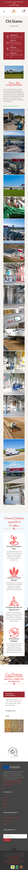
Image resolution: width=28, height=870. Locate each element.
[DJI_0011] (14, 230)
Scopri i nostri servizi (10, 106)
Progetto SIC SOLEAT (17, 860)
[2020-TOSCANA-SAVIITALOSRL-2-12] (14, 472)
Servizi (5, 800)
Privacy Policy (7, 862)
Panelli (5, 824)
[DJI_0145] (14, 120)
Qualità (5, 803)
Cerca (7, 840)
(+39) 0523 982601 (14, 856)
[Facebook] (3, 788)
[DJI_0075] (14, 164)
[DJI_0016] (14, 142)
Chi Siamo (5, 797)
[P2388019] (14, 186)
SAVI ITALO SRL (18, 853)
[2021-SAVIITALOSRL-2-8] (14, 340)
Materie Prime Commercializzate (11, 817)
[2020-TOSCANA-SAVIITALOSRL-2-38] (14, 450)
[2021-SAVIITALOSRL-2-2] (14, 296)
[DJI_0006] (14, 252)
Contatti (5, 807)
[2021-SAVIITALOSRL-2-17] (14, 208)
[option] (13, 752)
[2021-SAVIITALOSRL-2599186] (14, 318)
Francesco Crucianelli (14, 863)
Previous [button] (2, 752)
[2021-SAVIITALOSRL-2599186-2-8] (14, 384)
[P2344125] (14, 494)
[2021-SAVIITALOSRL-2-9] (14, 406)
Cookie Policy (14, 862)
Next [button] (26, 752)
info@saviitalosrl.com (12, 858)
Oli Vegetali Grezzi (8, 821)
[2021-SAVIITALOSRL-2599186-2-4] (14, 362)
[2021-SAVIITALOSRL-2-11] (14, 274)
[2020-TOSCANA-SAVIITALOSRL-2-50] (14, 428)
